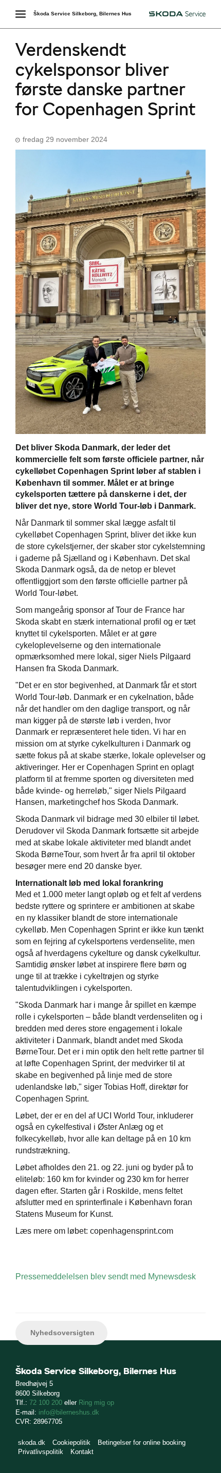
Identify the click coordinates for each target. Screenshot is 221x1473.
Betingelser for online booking (142, 1442)
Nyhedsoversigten (61, 1333)
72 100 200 (45, 1402)
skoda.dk (31, 1442)
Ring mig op (96, 1402)
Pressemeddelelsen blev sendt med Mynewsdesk (105, 1276)
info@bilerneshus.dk (69, 1412)
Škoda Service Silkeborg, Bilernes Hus (82, 13)
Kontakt (82, 1452)
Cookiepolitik (71, 1442)
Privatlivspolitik (40, 1452)
